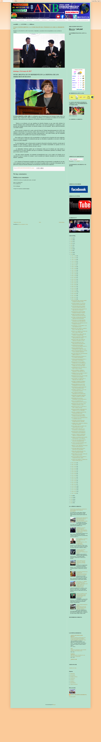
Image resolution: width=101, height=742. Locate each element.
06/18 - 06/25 (73, 293)
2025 (71, 239)
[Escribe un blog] (38, 168)
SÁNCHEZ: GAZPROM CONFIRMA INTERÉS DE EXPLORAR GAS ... (78, 382)
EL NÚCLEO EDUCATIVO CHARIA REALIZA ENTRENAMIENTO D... (78, 307)
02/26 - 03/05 (73, 478)
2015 (71, 497)
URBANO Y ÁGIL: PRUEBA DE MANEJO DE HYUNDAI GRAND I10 (79, 446)
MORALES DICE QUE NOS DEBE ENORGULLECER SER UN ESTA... (78, 415)
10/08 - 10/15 (73, 272)
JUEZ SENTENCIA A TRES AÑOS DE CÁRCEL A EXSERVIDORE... (78, 334)
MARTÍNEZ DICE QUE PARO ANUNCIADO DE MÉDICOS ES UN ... (79, 346)
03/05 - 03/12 (73, 477)
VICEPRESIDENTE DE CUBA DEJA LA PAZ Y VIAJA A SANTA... (79, 368)
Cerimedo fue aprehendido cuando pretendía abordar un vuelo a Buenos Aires (78, 650)
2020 (71, 248)
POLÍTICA (44, 20)
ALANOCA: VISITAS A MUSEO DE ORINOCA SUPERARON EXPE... (78, 435)
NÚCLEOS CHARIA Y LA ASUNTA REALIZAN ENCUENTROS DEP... (78, 304)
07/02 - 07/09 (73, 291)
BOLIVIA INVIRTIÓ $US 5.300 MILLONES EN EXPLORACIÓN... (78, 343)
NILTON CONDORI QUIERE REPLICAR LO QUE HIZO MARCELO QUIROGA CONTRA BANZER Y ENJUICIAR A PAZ (78, 638)
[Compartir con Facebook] (41, 168)
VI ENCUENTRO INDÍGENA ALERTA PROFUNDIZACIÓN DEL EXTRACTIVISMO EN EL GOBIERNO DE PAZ (81, 606)
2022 (71, 245)
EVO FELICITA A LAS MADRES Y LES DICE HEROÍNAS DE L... (79, 326)
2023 (71, 243)
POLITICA (72, 679)
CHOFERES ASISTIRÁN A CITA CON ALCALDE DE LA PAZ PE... (78, 390)
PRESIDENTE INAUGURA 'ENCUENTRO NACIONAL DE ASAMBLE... (79, 376)
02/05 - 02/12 (73, 484)
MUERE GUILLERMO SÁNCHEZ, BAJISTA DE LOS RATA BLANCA (78, 315)
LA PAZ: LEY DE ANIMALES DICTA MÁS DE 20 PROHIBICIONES (78, 440)
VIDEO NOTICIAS (72, 20)
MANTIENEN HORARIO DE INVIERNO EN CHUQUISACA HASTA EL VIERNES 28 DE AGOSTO (81, 573)
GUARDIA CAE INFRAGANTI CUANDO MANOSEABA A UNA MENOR (79, 438)
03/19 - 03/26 (73, 473)
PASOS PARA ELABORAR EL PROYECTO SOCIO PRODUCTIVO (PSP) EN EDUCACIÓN (78, 510)
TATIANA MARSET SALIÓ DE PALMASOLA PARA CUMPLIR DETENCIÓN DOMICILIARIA (81, 595)
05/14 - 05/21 (73, 462)
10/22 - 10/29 (73, 268)
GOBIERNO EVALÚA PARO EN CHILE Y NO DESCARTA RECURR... (79, 373)
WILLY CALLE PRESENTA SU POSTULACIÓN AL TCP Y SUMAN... (79, 401)
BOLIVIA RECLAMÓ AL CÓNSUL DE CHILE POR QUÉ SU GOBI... (78, 426)
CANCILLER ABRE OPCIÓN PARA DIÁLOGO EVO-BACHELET (78, 449)
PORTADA (14, 20)
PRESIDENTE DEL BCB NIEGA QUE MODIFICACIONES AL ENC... (78, 404)
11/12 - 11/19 (73, 263)
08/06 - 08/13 (73, 286)
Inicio (40, 222)
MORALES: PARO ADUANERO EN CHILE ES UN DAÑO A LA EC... (78, 340)
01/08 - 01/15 (73, 491)
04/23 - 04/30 (73, 466)
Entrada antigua (61, 222)
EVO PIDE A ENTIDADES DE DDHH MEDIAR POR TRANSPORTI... (78, 318)
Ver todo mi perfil (72, 696)
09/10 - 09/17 (73, 279)
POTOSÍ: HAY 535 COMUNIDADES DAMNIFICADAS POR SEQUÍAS (78, 320)
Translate (78, 161)
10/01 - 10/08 (73, 273)
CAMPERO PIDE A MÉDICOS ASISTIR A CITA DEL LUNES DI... (79, 424)
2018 (71, 252)
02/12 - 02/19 (73, 482)
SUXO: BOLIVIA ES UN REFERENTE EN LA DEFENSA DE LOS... (79, 418)
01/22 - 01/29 (73, 487)
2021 (71, 247)
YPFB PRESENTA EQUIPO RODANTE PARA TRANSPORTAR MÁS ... (78, 387)
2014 (71, 499)
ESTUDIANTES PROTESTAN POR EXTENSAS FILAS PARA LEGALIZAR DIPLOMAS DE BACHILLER (82, 519)
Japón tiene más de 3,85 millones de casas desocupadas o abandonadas (78, 656)
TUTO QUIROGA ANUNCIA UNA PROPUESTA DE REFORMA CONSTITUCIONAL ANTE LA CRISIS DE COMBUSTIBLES (81, 541)
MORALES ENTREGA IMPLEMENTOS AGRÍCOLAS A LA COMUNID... (79, 410)
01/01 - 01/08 (73, 493)
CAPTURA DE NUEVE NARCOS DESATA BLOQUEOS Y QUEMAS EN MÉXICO (81, 551)
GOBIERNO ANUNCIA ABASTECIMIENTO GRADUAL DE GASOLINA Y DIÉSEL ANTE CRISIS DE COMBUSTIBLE (81, 530)
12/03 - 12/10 (73, 259)
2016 (71, 495)
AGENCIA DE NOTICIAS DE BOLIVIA (24, 168)
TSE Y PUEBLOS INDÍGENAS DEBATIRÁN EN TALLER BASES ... (78, 393)
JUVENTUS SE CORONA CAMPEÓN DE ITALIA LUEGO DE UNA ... (79, 460)
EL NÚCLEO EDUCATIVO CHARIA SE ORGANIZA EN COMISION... (79, 309)
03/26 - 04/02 (73, 471)
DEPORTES (29, 20)
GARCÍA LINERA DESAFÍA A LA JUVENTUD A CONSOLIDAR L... (78, 429)
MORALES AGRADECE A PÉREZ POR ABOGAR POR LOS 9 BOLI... (78, 337)
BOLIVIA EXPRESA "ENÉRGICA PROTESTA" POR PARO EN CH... (78, 371)
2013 (71, 501)
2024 (71, 241)
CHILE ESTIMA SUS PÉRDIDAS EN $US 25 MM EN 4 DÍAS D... (79, 323)
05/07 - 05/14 (73, 464)
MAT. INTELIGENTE (83, 20)
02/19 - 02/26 (73, 480)
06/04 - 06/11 (73, 297)
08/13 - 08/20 (73, 284)
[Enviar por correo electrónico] (37, 168)
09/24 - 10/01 (73, 275)
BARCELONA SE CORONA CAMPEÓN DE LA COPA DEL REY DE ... (79, 329)
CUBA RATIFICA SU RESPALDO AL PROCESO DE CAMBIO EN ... (78, 379)
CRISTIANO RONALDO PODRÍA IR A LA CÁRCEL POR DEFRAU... (78, 357)
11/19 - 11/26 (73, 261)
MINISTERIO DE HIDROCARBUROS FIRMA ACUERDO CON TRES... (78, 396)
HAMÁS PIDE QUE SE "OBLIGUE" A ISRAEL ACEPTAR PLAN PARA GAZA (80, 562)
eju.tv (72, 648)
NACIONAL (21, 20)
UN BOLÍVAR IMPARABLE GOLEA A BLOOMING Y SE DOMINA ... (78, 359)
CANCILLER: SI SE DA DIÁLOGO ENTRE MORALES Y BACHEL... (78, 421)
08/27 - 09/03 (73, 282)
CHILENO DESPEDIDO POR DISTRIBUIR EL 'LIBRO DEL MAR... (79, 348)
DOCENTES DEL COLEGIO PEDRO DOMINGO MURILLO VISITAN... (78, 312)
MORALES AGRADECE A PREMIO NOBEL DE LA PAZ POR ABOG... (78, 365)
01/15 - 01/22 (73, 489)
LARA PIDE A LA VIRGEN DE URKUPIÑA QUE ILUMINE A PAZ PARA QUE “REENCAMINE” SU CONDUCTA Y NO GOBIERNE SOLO (81, 584)
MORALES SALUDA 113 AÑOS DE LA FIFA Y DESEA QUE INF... (79, 407)
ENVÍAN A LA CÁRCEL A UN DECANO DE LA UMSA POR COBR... (79, 332)
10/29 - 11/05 (73, 266)
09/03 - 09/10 (73, 281)
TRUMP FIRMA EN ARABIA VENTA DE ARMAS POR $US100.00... (79, 454)
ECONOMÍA (37, 20)
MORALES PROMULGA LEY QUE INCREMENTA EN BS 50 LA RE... (78, 385)
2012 (71, 502)
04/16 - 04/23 (73, 468)
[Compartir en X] (40, 168)
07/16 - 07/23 (73, 288)
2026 (71, 238)
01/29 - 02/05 (73, 486)
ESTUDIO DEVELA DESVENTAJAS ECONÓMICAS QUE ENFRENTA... (78, 432)
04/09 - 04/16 (73, 469)
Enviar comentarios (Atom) (23, 224)
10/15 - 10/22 (73, 270)
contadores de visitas (72, 668)
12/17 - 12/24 (73, 255)
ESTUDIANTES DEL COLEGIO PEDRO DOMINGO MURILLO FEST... (79, 301)
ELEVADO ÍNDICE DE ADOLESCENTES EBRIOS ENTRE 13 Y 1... (79, 354)
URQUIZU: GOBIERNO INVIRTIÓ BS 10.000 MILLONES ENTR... (78, 412)
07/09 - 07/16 (73, 290)
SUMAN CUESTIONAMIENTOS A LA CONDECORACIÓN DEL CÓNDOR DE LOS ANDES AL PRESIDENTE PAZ (38, 27)
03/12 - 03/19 (73, 475)
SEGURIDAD (52, 20)
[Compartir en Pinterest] (43, 168)
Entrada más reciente (17, 222)
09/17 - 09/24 (73, 277)
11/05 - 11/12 (73, 264)
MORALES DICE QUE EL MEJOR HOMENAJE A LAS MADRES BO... (78, 362)
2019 (71, 250)
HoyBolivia (73, 654)
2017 (71, 254)
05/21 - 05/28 (73, 299)
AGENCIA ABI (74, 659)
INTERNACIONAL (61, 20)
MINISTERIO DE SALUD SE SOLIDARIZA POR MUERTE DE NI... (79, 399)
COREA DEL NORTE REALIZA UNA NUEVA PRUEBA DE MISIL (78, 452)
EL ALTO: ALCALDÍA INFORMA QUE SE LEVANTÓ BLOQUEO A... (78, 443)
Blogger (54, 704)
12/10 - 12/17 (73, 257)
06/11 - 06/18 (73, 295)
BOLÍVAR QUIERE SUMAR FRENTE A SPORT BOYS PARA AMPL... (79, 457)
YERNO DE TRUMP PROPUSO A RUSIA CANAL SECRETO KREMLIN (79, 351)
